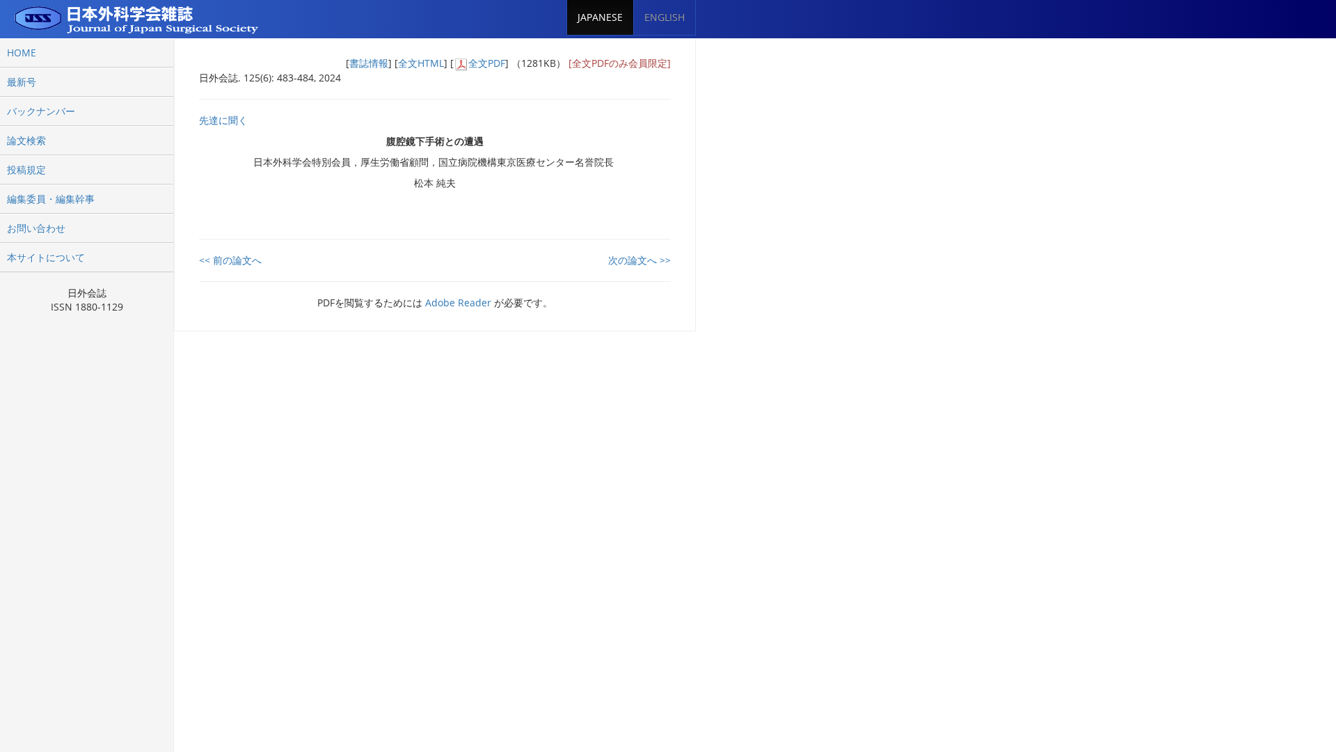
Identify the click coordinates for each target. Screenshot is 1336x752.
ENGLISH (664, 17)
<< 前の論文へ (230, 260)
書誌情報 (368, 63)
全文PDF (486, 63)
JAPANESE (600, 17)
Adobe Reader (458, 302)
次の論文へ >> (639, 260)
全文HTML (421, 63)
